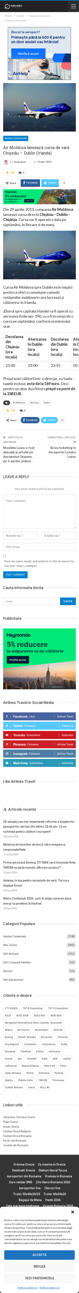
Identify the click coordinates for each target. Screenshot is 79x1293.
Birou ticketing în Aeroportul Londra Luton (62, 452)
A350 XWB (22, 1015)
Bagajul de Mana (30, 1200)
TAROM (42, 1080)
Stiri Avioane (11, 953)
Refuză (40, 1266)
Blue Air (58, 1029)
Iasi (20, 1058)
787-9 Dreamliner (58, 1008)
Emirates (10, 1051)
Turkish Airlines (14, 1087)
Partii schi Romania (14, 1140)
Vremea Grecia (23, 1164)
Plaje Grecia (10, 1121)
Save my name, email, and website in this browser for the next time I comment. (39, 563)
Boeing (9, 1037)
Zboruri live (52, 1188)
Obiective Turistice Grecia (19, 1117)
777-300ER (11, 1008)
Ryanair (59, 1073)
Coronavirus (49, 1044)
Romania (44, 1073)
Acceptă (39, 1255)
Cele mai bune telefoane (22, 1206)
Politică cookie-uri (27, 1287)
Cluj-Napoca (12, 1044)
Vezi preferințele (39, 1278)
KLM (55, 1058)
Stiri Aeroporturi (13, 979)
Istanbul (31, 1058)
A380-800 (56, 1015)
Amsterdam (41, 1029)
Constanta (30, 1044)
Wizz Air (45, 1087)
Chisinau (34, 403)
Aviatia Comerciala (16, 138)
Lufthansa (11, 1065)
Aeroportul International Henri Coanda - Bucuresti (33, 1022)
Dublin (47, 403)
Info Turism (10, 945)
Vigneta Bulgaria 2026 (58, 1206)
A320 (8, 1015)
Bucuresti (46, 1037)
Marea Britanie (30, 1065)
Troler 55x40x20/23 (26, 1194)
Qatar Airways (13, 1073)
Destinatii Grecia (23, 1170)
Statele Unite (25, 1080)
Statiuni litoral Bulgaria (17, 1131)
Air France (23, 1029)
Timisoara (58, 1080)
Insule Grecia (11, 1126)
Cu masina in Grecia (52, 1164)
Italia (44, 1058)
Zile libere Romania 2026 (53, 1182)
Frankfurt (26, 1051)
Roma (30, 1073)
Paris (63, 1065)
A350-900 (39, 1015)
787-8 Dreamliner (33, 1008)
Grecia (8, 1058)
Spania (9, 1080)
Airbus (8, 1029)
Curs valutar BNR (20, 1182)
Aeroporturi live (30, 1188)
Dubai (64, 1044)
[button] (73, 1212)
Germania (54, 1051)
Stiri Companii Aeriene (17, 962)
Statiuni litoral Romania (17, 1136)
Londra (67, 1058)
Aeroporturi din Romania (24, 1176)
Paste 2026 (52, 1200)
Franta (40, 1051)
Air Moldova (19, 403)
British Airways (27, 1037)
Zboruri (7, 971)
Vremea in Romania (58, 1176)
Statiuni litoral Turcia (53, 1170)
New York (49, 1065)
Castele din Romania (15, 1145)
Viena (31, 1087)
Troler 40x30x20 (55, 1194)
